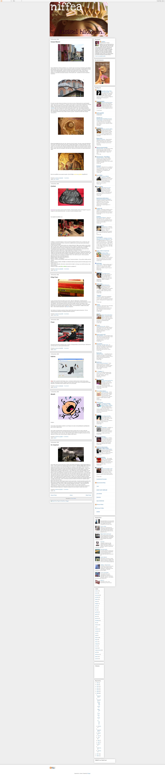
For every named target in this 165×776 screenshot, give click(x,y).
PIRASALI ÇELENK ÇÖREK (107, 129)
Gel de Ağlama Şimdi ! (106, 273)
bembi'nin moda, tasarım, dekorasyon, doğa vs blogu (103, 448)
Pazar (53, 322)
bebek (96, 599)
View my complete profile (100, 56)
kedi (96, 633)
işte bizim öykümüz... (101, 457)
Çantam (53, 186)
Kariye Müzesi (55, 42)
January (99, 750)
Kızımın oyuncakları (105, 572)
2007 (98, 754)
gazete (96, 614)
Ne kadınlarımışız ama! (101, 326)
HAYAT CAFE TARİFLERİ (102, 490)
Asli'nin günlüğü (100, 112)
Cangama (99, 216)
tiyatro (96, 656)
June (99, 737)
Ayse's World (99, 175)
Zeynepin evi (99, 117)
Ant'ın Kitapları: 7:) (105, 437)
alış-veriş (55, 387)
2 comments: (66, 436)
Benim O (102, 580)
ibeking (98, 304)
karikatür (97, 631)
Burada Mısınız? (105, 226)
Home (71, 495)
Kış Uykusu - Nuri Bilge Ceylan (102, 344)
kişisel (55, 315)
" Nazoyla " (99, 295)
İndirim (53, 356)
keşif (96, 635)
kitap (57, 315)
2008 (98, 693)
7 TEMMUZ (99, 296)
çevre (96, 605)
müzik (96, 648)
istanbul (57, 179)
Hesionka (99, 497)
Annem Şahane (104, 557)
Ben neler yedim (100, 379)
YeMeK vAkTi (99, 284)
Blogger (89, 773)
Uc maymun (55, 445)
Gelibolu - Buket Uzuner (105, 564)
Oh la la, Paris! (99, 264)
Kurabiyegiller (100, 237)
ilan (96, 622)
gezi (54, 179)
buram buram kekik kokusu (102, 198)
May (99, 740)
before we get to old (101, 334)
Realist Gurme (100, 402)
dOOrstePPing (100, 186)
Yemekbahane (100, 128)
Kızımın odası (103, 526)
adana (96, 590)
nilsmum (98, 313)
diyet (96, 607)
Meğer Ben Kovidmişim (101, 139)
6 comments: (66, 385)
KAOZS (98, 511)
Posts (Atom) (73, 498)
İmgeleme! (99, 89)
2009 (98, 691)
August (99, 732)
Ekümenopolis (104, 427)
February (99, 747)
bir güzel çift (99, 208)
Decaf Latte (99, 352)
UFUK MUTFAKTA (100, 101)
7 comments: (66, 177)
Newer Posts (54, 495)
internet (96, 624)
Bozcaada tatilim (104, 549)
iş (95, 626)
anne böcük (99, 493)
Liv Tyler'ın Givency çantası (107, 449)
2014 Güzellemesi (100, 335)
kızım (96, 641)
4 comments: (66, 348)
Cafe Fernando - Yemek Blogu (103, 156)
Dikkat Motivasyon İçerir (106, 187)
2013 (98, 684)
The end (98, 372)
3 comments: (66, 489)
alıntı (96, 593)
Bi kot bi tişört (100, 467)
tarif (96, 652)
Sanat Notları (99, 343)
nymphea (103, 41)
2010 (98, 689)
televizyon (97, 654)
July (99, 735)
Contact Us (99, 305)
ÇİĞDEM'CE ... (100, 272)
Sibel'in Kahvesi (100, 225)
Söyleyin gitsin (99, 113)
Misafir (53, 394)
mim (56, 270)
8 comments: (66, 313)
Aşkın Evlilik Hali (100, 500)
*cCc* (98, 486)
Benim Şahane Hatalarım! (101, 217)
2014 (98, 682)
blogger (96, 603)
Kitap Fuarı (54, 277)
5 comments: (66, 268)
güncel (96, 618)
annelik (96, 597)
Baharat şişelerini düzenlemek (102, 363)
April (99, 742)
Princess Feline (100, 504)
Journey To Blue (100, 508)
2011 (98, 688)
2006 (98, 755)
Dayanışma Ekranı (100, 148)
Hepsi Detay (99, 426)
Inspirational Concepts (102, 479)
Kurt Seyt (102, 541)
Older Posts (88, 495)
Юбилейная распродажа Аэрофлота (104, 199)
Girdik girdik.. (104, 458)
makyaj (96, 643)
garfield (96, 612)
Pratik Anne (99, 362)
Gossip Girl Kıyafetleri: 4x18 (107, 468)
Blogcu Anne (99, 138)
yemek (96, 658)
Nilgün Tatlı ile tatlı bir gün (106, 533)
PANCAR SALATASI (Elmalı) (107, 102)
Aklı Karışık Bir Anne (101, 436)
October (99, 726)
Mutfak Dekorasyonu (106, 285)
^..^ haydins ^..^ (100, 371)
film (54, 490)
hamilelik (97, 620)
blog (54, 270)
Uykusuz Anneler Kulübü (102, 147)
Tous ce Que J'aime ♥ (101, 390)
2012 (98, 686)
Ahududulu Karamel (100, 157)
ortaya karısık (98, 650)
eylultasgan (99, 263)
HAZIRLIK (99, 209)
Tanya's (98, 325)
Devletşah (99, 165)
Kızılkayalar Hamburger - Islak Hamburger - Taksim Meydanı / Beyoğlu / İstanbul (107, 404)
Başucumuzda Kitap (101, 482)
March (99, 743)
